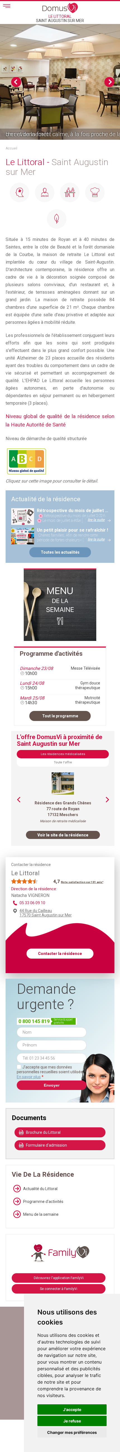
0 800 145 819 (34, 1021)
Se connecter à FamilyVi (58, 1289)
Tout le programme (60, 716)
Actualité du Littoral (40, 1188)
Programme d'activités (43, 1201)
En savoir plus (29, 1077)
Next (109, 82)
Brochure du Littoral (43, 1132)
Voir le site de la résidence (62, 835)
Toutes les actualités (60, 552)
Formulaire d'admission (46, 1145)
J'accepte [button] (72, 1409)
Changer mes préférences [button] (72, 1432)
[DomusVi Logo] (60, 8)
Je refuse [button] (72, 1421)
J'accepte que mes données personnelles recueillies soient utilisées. (51, 1072)
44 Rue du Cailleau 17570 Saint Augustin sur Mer (46, 912)
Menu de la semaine (41, 1214)
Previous (16, 82)
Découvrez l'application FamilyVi (59, 1278)
